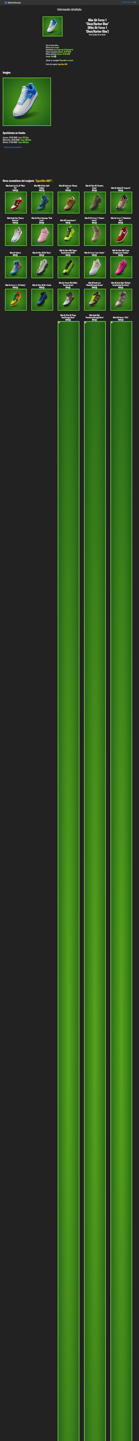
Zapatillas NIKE (62, 64)
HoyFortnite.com (14, 2)
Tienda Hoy (130, 2)
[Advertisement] (56, 163)
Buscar (124, 2)
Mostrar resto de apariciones (13, 147)
